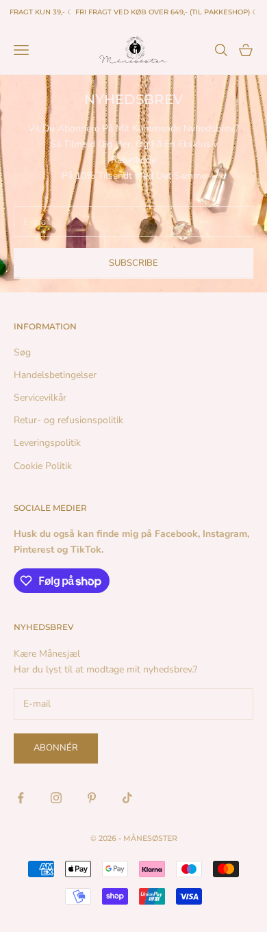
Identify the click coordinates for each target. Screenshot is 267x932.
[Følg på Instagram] (56, 798)
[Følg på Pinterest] (92, 798)
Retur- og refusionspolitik (68, 420)
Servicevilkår (40, 397)
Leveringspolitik (47, 442)
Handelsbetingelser (55, 374)
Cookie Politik (43, 466)
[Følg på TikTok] (127, 798)
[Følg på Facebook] (20, 798)
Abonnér (56, 748)
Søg (22, 352)
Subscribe (133, 263)
